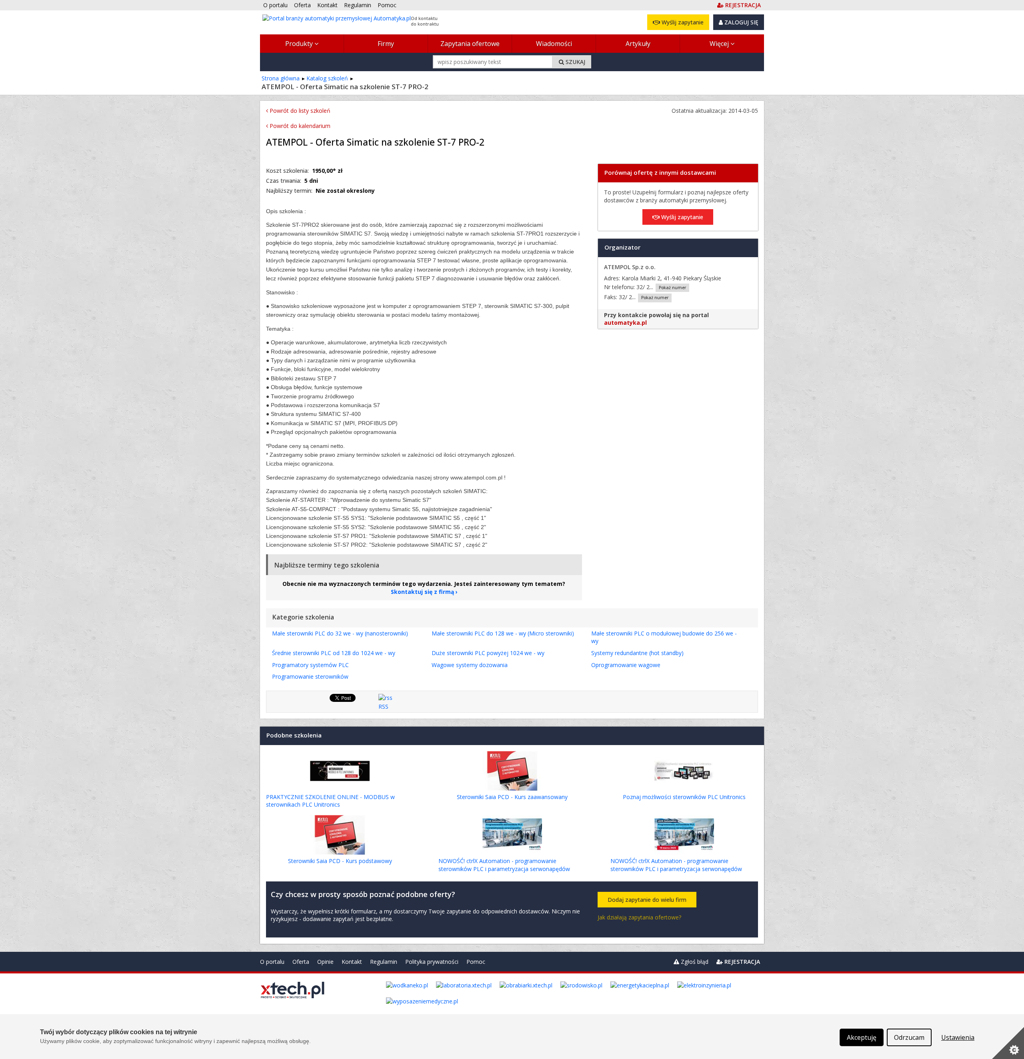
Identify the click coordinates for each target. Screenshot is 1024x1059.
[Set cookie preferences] (1008, 1043)
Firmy (386, 43)
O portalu (272, 961)
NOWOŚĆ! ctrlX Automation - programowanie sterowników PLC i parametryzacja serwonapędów (504, 865)
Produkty (299, 43)
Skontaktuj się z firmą (422, 591)
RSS (383, 706)
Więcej (720, 43)
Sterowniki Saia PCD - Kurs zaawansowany (512, 797)
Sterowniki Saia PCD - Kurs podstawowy (340, 861)
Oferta (300, 961)
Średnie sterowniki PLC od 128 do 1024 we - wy (333, 653)
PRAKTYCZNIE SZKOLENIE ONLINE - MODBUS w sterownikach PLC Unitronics (330, 801)
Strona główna (281, 78)
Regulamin (383, 961)
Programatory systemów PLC (310, 665)
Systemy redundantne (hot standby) (637, 653)
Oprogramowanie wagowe (625, 665)
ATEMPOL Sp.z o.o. (630, 267)
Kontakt (352, 961)
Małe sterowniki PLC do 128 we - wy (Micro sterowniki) (503, 633)
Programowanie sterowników (310, 676)
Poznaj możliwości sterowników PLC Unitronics (684, 797)
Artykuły (638, 43)
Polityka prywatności (431, 961)
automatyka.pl (625, 322)
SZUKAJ (574, 62)
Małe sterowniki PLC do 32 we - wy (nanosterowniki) (340, 633)
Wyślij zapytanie (682, 22)
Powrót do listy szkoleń (299, 110)
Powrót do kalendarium (299, 126)
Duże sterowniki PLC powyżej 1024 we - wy (488, 653)
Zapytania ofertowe (470, 43)
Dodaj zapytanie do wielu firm (647, 899)
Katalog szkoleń (327, 78)
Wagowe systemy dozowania (470, 665)
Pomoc (475, 961)
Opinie (325, 961)
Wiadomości (554, 43)
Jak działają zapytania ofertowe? (639, 917)
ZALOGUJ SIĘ (740, 22)
